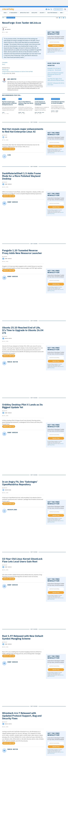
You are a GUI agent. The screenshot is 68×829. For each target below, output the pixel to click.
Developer (34, 12)
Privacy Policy (51, 52)
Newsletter (59, 9)
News (5, 12)
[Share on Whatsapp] (65, 17)
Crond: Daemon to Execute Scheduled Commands (40, 103)
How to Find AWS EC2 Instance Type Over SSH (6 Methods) (25, 103)
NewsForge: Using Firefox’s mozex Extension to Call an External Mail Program (17, 71)
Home (3, 17)
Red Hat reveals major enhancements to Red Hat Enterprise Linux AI (9, 103)
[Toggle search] (65, 9)
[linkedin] (49, 9)
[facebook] (46, 9)
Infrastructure (24, 12)
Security (42, 12)
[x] (51, 9)
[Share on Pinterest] (63, 17)
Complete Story (7, 149)
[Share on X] (61, 17)
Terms (62, 50)
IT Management (13, 12)
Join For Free (55, 45)
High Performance (52, 12)
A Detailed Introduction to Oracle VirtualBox (57, 102)
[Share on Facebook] (59, 17)
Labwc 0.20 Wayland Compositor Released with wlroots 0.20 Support (55, 74)
